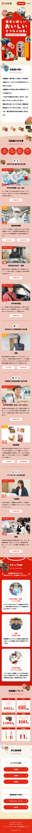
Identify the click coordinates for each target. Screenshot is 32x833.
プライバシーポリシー (16, 824)
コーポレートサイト (16, 822)
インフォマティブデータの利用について (16, 827)
